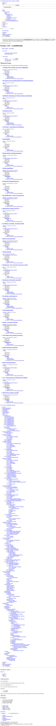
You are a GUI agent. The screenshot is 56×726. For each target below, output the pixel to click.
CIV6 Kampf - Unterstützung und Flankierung (13, 127)
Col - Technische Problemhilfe (12, 562)
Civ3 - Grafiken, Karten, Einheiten (13, 533)
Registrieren (5, 2)
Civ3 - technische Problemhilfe (12, 524)
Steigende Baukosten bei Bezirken (10, 347)
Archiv (4, 717)
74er (3, 253)
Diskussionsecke (8, 607)
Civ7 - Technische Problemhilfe (12, 436)
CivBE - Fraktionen (12, 553)
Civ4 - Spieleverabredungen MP (12, 515)
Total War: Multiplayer (11, 590)
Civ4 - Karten (9, 497)
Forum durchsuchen (5, 56)
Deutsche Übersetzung (15, 508)
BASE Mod (9, 501)
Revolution (13, 642)
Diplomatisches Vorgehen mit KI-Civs (11, 208)
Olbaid (4, 282)
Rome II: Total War (10, 589)
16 (9, 159)
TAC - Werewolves (12, 567)
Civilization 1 (7, 543)
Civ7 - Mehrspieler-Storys (9, 418)
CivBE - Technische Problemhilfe (13, 549)
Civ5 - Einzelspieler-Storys (9, 421)
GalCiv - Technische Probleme (14, 596)
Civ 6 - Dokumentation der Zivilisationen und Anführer (15, 377)
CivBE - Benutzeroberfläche (14, 555)
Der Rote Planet (14, 649)
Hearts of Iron (9, 578)
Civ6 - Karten (9, 451)
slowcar (4, 141)
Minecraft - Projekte (12, 598)
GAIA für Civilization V (11, 474)
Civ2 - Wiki (9, 542)
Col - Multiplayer (10, 569)
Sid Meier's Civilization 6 (7, 34)
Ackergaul (4, 155)
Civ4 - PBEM (9, 516)
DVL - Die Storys (17, 626)
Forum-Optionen (5, 50)
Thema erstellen (4, 48)
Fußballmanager (7, 591)
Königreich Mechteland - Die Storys (20, 636)
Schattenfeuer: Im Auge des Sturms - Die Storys (22, 644)
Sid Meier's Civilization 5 (7, 458)
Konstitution (11, 619)
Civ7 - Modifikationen (9, 439)
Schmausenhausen (14, 648)
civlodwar (4, 312)
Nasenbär (4, 225)
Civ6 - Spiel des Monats (11, 446)
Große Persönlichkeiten (8, 168)
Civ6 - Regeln (9, 452)
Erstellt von (5, 65)
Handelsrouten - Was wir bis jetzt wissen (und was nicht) (15, 264)
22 (9, 286)
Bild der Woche (9, 657)
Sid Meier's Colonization (9, 561)
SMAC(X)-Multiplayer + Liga (12, 560)
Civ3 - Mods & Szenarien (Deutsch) (13, 532)
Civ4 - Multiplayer (8, 514)
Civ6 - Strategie (9, 444)
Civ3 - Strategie (9, 525)
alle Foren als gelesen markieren (10, 19)
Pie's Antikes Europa (10, 502)
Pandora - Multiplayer (13, 601)
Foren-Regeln (2, 711)
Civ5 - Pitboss (9, 484)
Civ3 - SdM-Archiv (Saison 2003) (15, 527)
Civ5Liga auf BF (12, 483)
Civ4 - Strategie (9, 488)
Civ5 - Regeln (9, 469)
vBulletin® (7, 723)
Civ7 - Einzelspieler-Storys (9, 417)
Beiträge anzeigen (10, 76)
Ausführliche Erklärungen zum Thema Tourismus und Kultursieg (17, 95)
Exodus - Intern (16, 638)
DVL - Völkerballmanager (16, 625)
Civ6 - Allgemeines (6, 35)
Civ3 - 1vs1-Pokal (10, 536)
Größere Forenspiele (10, 610)
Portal (4, 9)
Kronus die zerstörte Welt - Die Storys (17, 618)
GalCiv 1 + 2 (11, 595)
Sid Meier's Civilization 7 (7, 434)
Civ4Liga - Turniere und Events (14, 518)
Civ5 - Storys (9, 465)
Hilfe (3, 3)
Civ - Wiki (9, 433)
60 (9, 383)
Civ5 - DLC (9, 464)
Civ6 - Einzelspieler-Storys (9, 419)
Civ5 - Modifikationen (9, 467)
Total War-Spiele (8, 584)
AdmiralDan (5, 394)
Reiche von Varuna (14, 630)
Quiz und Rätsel (10, 605)
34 (9, 101)
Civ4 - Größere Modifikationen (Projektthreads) (13, 500)
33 (9, 116)
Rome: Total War (10, 588)
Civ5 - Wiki (9, 466)
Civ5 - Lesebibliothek (10, 462)
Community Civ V (12, 513)
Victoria (8, 579)
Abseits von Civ (5, 603)
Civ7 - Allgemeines (8, 435)
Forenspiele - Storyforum (11, 609)
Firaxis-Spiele (7, 572)
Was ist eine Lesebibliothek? (22, 67)
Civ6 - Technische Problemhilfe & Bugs (14, 443)
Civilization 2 (7, 539)
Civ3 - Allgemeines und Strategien (11, 523)
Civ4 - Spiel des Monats (11, 491)
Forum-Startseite (5, 412)
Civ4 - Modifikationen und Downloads (11, 494)
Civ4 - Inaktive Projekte (11, 504)
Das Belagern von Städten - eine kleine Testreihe (13, 223)
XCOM (8, 573)
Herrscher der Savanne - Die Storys (20, 646)
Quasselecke (7, 604)
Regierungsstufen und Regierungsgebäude (12, 153)
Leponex (4, 183)
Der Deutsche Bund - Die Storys (19, 624)
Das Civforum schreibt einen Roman (13, 430)
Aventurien (11, 511)
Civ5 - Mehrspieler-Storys (9, 422)
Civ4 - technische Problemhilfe (12, 487)
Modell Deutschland (14, 628)
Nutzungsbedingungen (6, 719)
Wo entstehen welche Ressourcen (10, 296)
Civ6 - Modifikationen (9, 449)
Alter (1, 681)
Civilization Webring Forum (7, 716)
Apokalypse (13, 640)
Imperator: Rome (10, 583)
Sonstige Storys (7, 427)
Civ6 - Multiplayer (8, 456)
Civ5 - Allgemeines (8, 459)
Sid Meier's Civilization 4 (7, 485)
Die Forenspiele (12, 429)
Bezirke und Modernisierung (9, 362)
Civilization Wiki (12, 660)
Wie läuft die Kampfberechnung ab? (11, 181)
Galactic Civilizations (10, 594)
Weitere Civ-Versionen (6, 538)
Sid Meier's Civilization (7, 431)
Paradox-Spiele (7, 574)
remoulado (4, 170)
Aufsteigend (6, 690)
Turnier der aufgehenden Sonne (14, 480)
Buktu (4, 97)
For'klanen (13, 629)
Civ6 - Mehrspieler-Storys (9, 420)
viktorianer (4, 69)
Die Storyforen (5, 414)
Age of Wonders (10, 575)
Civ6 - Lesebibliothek (10, 445)
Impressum (4, 718)
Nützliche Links (7, 13)
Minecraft (8, 597)
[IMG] (4, 707)
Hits (12, 65)
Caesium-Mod (11, 505)
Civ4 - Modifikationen (11, 495)
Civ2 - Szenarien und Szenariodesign (13, 540)
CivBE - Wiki (9, 558)
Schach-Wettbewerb (10, 602)
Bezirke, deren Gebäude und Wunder (14, 335)
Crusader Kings (9, 580)
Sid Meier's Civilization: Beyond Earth (11, 548)
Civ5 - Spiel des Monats (11, 463)
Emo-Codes (9, 16)
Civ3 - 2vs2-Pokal (10, 537)
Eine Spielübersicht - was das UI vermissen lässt (13, 195)
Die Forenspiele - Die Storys (12, 428)
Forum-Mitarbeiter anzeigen (12, 17)
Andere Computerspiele (7, 571)
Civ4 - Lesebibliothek (10, 490)
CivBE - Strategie (10, 550)
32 (9, 229)
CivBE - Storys (9, 557)
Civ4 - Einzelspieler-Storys (9, 423)
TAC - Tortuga (11, 568)
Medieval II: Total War (11, 587)
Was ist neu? (5, 26)
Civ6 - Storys (9, 447)
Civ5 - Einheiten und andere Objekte (13, 471)
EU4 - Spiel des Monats (13, 577)
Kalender (8, 18)
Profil (8, 75)
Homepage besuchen (10, 77)
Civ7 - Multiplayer (8, 440)
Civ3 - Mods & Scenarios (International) (14, 531)
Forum (4, 10)
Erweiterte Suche (6, 30)
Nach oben (13, 405)
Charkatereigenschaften (8, 310)
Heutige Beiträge (10, 14)
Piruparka (4, 298)
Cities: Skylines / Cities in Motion (13, 581)
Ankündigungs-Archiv (13, 656)
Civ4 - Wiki (9, 493)
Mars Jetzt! (11, 509)
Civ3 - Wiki (9, 529)
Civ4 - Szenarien (10, 496)
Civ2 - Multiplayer (10, 541)
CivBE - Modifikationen (11, 551)
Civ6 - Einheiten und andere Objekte (13, 454)
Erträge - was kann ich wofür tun (10, 322)
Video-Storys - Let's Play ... (9, 416)
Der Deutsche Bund (14, 623)
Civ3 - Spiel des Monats (11, 526)
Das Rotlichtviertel (14, 632)
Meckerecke (7, 653)
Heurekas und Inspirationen (9, 238)
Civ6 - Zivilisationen (10, 453)
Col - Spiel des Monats (11, 570)
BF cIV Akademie (12, 519)
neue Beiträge (11, 48)
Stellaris (8, 582)
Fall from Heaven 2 (12, 507)
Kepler (12, 622)
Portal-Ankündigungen (11, 655)
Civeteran (4, 349)
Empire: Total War (10, 586)
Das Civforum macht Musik (16, 627)
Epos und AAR (14, 621)
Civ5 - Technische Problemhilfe (12, 460)
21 (9, 352)
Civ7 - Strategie (9, 437)
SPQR (10, 512)
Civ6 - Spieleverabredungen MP (12, 457)
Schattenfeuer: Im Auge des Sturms (17, 643)
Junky (4, 82)
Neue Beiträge (7, 11)
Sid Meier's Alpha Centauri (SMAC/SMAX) (12, 559)
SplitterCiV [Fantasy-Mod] (11, 475)
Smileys (4, 706)
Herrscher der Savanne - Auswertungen (20, 647)
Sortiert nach (2, 684)
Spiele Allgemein (8, 592)
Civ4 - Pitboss (9, 520)
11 (9, 338)
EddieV (4, 337)
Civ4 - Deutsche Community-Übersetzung (16, 506)
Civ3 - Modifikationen (9, 530)
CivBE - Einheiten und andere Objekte (16, 554)
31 (9, 368)
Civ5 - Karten (9, 468)
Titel (1, 65)
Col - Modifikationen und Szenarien (13, 563)
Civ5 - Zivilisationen (10, 470)
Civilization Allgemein (9, 432)
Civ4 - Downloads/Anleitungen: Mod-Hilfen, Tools (16, 499)
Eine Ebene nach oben (9, 53)
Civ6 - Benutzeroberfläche (11, 455)
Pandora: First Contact (11, 600)
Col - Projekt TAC (10, 565)
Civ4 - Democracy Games (11, 521)
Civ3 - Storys (7, 426)
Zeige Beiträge (15, 59)
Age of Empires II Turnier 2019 (16, 639)
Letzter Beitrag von (16, 65)
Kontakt (4, 715)
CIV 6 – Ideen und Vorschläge (12, 450)
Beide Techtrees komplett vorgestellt (11, 392)
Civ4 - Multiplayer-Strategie (14, 489)
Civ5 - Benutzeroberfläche (11, 472)
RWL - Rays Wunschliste (13, 564)
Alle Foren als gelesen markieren (12, 20)
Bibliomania (13, 641)
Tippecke (8, 652)
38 (9, 86)
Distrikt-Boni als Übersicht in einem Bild (12, 280)
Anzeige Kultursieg (7, 251)
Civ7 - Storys (9, 438)
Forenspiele (7, 608)
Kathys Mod (9, 503)
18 (9, 144)
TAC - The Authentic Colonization (15, 566)
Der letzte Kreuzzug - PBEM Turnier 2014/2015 (17, 481)
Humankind (9, 593)
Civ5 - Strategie (9, 461)
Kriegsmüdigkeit (6, 139)
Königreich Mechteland (15, 635)
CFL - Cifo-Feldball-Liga (13, 616)
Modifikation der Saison (11, 658)
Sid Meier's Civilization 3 (7, 522)
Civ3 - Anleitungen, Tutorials (12, 534)
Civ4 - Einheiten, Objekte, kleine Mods (14, 498)
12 (9, 242)
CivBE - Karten (12, 552)
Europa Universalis (10, 576)
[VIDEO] (4, 708)
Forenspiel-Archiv (12, 620)
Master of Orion (10, 599)
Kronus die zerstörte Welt (13, 617)
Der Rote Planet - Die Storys (18, 650)
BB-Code (4, 705)
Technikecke (7, 606)
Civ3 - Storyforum (10, 528)
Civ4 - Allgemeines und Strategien (11, 486)
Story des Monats (8, 415)
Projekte (6, 654)
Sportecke (6, 651)
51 (9, 214)
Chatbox (8, 15)
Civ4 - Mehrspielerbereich (11, 425)
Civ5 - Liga (9, 482)
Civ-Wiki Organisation (11, 659)
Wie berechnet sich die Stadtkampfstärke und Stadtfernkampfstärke (18, 80)
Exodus (12, 637)
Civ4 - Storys (9, 492)
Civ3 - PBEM (7, 535)
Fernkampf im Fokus (7, 110)
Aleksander (5, 364)
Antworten (8, 65)
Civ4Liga (8, 517)
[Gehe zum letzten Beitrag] (18, 78)
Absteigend (6, 691)
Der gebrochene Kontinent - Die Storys (18, 612)
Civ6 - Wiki (9, 448)
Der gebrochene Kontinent (13, 611)
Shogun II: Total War (10, 585)
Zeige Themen (8, 59)
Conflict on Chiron (12, 510)
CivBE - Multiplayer (10, 556)
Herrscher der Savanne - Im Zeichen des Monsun (19, 645)
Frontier (12, 634)
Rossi (4, 267)
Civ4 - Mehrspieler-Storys (9, 424)
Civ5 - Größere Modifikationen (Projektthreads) (13, 473)
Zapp (12, 633)
